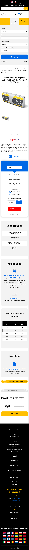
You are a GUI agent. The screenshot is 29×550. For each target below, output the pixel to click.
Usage (3, 28)
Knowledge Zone (14, 436)
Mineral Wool (14, 460)
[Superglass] (14, 139)
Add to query (14, 209)
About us (14, 481)
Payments (14, 441)
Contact (14, 484)
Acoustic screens (14, 465)
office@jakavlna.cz (15, 194)
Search (14, 57)
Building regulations (14, 473)
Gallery (14, 434)
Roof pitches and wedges (14, 470)
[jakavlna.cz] (3, 14)
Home (5, 68)
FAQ (15, 439)
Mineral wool (20, 68)
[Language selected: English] (14, 2)
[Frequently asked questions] (14, 390)
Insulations (12, 68)
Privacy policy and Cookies (14, 449)
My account (14, 451)
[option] (16, 2)
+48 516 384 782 (20, 5)
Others (14, 468)
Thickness (4, 35)
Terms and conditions (14, 444)
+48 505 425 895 (9, 5)
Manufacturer (5, 41)
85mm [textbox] (10, 167)
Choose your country (14, 548)
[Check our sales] (14, 381)
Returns (14, 446)
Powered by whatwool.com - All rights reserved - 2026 (14, 547)
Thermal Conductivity (7, 48)
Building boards (14, 463)
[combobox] (14, 167)
